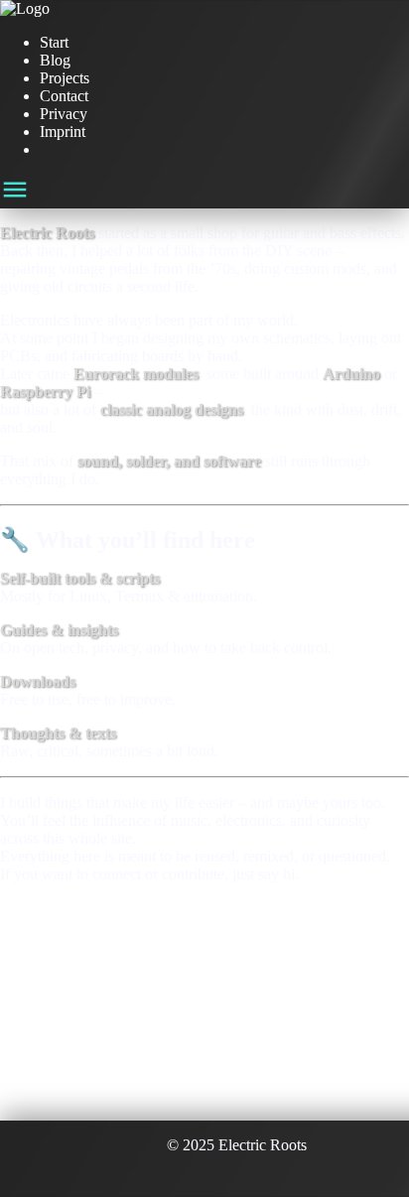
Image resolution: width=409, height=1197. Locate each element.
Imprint (62, 131)
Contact (64, 95)
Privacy (63, 113)
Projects (64, 77)
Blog (55, 60)
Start (54, 42)
